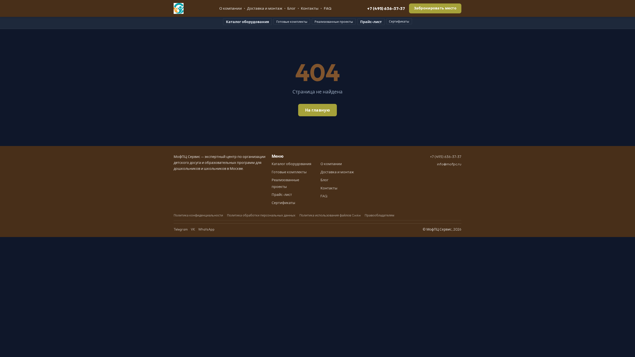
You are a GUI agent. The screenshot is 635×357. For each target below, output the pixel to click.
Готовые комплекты (291, 22)
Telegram (181, 229)
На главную (317, 110)
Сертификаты (399, 21)
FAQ (327, 8)
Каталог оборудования (247, 22)
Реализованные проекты (334, 22)
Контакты (309, 8)
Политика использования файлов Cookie (330, 215)
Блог (291, 8)
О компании (230, 8)
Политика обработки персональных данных (261, 215)
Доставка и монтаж (264, 8)
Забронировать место (435, 8)
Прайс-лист (371, 22)
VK (193, 229)
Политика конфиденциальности (198, 215)
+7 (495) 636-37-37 (386, 8)
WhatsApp (206, 229)
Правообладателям (379, 215)
